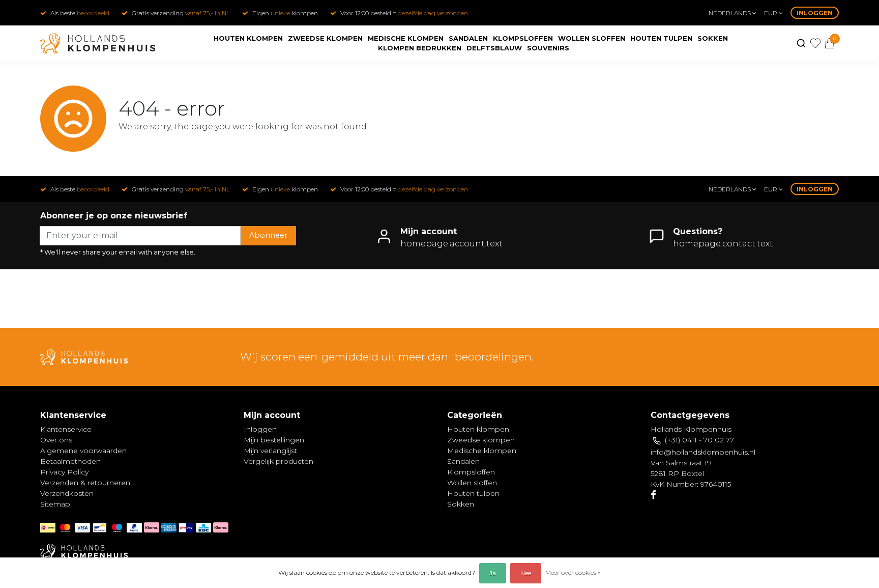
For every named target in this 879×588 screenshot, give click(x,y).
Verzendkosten (67, 493)
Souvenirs (548, 48)
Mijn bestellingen (274, 439)
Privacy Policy (64, 472)
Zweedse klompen (325, 38)
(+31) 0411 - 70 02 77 (699, 439)
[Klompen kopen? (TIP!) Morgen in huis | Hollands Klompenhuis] (97, 43)
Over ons (56, 439)
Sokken (712, 38)
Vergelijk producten (278, 461)
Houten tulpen (661, 38)
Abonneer (268, 235)
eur (771, 13)
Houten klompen (248, 38)
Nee (525, 573)
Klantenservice (66, 429)
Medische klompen (406, 38)
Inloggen (815, 13)
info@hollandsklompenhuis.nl (703, 452)
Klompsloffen (523, 38)
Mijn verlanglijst (270, 450)
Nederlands (730, 13)
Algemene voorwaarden (83, 450)
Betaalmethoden (70, 461)
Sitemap (55, 504)
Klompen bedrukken (419, 48)
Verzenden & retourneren (85, 482)
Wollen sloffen (591, 38)
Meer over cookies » (573, 572)
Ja (492, 573)
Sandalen (468, 38)
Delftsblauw (494, 48)
